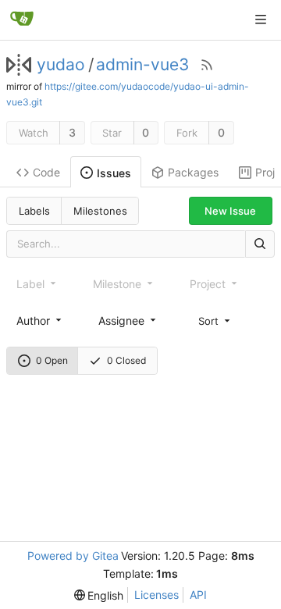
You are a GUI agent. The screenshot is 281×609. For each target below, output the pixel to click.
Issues (114, 173)
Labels (34, 211)
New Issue (230, 211)
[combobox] (40, 320)
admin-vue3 (142, 65)
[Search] (260, 244)
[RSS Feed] (207, 65)
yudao (61, 65)
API (198, 594)
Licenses (156, 594)
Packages (193, 172)
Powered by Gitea (73, 555)
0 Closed (126, 360)
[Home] (22, 19)
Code (46, 172)
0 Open (52, 360)
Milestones (100, 211)
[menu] (215, 320)
